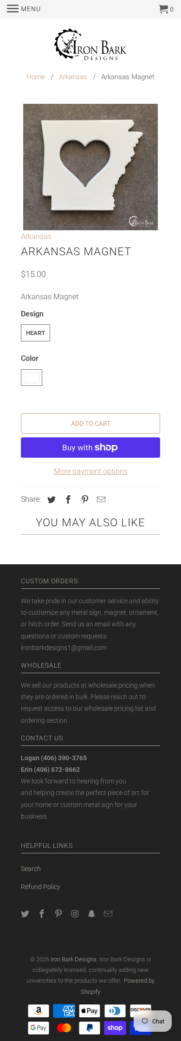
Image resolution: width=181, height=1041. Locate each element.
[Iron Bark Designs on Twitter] (26, 914)
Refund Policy (40, 886)
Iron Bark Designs (74, 959)
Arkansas (73, 77)
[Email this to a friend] (99, 500)
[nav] (24, 9)
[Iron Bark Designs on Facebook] (43, 914)
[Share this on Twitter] (50, 500)
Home (35, 77)
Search (31, 868)
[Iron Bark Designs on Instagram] (76, 914)
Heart (35, 332)
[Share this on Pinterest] (83, 500)
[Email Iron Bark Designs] (109, 914)
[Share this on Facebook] (66, 500)
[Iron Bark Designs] (90, 45)
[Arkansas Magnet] (90, 167)
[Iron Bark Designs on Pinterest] (59, 914)
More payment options (91, 471)
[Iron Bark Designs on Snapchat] (92, 914)
